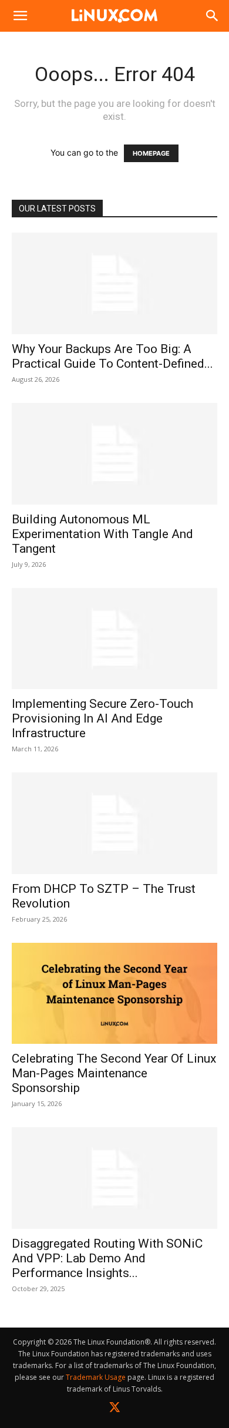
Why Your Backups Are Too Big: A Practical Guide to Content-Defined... (112, 356)
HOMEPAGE (151, 153)
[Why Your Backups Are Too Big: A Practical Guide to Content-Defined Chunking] (114, 283)
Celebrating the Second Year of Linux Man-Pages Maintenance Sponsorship (114, 1073)
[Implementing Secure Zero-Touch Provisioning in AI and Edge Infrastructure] (114, 639)
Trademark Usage (96, 1377)
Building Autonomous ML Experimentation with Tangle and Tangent (102, 534)
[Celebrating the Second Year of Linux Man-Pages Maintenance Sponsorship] (114, 993)
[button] (20, 16)
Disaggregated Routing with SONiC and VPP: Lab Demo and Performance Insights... (107, 1258)
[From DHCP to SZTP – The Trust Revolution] (114, 823)
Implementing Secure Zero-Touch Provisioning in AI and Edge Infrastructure (102, 718)
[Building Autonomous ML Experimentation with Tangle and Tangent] (114, 454)
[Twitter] (115, 1409)
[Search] (212, 16)
